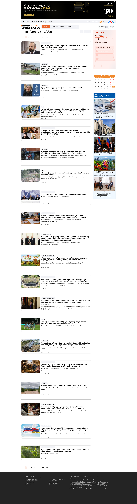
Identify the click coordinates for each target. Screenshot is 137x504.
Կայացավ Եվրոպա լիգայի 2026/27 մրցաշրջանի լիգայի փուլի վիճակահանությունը (63, 325)
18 (98, 84)
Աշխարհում (44, 383)
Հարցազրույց (53, 484)
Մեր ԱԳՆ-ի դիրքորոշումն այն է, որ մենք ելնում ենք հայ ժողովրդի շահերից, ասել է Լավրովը (65, 433)
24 (95, 86)
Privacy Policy (73, 488)
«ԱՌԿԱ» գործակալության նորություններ (104, 95)
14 (107, 83)
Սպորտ (43, 319)
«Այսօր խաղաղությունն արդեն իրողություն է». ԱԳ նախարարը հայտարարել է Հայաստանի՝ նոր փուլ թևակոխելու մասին (62, 50)
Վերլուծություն (53, 483)
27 (104, 86)
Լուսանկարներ (53, 482)
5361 (43, 37)
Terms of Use (89, 488)
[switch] (106, 27)
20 (104, 84)
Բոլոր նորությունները (31, 479)
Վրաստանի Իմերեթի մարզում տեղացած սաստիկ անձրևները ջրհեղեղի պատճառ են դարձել (64, 388)
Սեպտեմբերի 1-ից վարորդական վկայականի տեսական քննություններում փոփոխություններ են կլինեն (61, 220)
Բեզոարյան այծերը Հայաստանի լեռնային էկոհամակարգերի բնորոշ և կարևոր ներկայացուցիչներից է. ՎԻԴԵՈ (62, 177)
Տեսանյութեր (53, 480)
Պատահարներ (45, 64)
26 (101, 86)
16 (113, 83)
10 (95, 83)
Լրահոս (46, 26)
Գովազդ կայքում (38, 477)
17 (95, 84)
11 (98, 83)
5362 (47, 37)
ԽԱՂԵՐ (70, 26)
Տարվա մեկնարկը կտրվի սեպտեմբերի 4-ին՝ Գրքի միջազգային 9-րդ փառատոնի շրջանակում (63, 369)
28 (107, 86)
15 (110, 83)
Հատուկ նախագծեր (58, 26)
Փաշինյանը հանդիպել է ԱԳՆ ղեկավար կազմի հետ (55, 196)
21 (107, 84)
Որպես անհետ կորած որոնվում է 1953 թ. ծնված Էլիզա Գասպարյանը (59, 90)
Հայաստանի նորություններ (48, 128)
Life (43, 106)
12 (101, 83)
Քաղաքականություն (46, 43)
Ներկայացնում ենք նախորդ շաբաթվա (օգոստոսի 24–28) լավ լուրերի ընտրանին (62, 136)
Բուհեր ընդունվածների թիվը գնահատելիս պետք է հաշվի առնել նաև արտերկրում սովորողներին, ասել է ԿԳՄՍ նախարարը (63, 411)
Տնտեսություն (29, 482)
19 (101, 84)
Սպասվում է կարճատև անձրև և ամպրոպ (52, 453)
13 (104, 83)
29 (110, 86)
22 (110, 84)
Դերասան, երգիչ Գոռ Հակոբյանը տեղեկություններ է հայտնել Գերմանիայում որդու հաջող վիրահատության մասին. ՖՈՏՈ (65, 115)
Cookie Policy (106, 488)
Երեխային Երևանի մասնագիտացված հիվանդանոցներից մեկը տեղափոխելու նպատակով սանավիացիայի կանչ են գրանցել (62, 73)
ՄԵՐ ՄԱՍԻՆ (28, 477)
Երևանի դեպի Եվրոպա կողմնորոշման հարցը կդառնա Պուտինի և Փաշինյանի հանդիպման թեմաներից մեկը (62, 243)
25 (98, 86)
